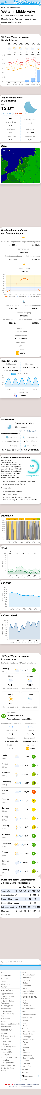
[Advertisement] (20, 29)
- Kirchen (5, 1044)
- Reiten (24, 983)
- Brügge (24, 1020)
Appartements (7, 994)
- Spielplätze (6, 1055)
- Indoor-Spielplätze (9, 1057)
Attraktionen (6, 1049)
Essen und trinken (28, 991)
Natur (3, 1071)
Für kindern (5, 984)
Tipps (3, 981)
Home (3, 972)
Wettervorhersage (22, 19)
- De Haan (25, 1045)
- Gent (23, 1023)
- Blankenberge (27, 1039)
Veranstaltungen (28, 994)
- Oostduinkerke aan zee (9, 1015)
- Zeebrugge (26, 1037)
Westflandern (26, 1018)
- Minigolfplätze (7, 1063)
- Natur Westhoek (28, 1066)
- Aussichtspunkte (8, 1047)
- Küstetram (26, 1006)
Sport (23, 972)
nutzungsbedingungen (19, 1084)
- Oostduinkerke (27, 1058)
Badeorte (5, 979)
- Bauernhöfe (6, 1052)
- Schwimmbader (28, 975)
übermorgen (16, 22)
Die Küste (25, 1029)
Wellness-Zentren (8, 1065)
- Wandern (25, 980)
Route (23, 1000)
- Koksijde (25, 1061)
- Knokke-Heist (27, 1034)
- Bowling (5, 1060)
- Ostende (25, 1050)
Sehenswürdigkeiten (9, 1036)
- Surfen (24, 988)
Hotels (3, 1021)
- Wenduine (25, 1042)
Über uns (25, 1073)
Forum (23, 1011)
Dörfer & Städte (7, 1068)
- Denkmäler (6, 1041)
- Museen (5, 1039)
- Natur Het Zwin (28, 1031)
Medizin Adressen (28, 1008)
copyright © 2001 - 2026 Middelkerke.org (20, 1086)
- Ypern (24, 1026)
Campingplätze (7, 1006)
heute (34, 19)
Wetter (4, 987)
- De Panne (25, 1063)
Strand (4, 1033)
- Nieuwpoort (6, 1011)
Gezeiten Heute (9, 361)
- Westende (5, 1019)
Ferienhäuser (6, 1008)
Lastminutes (6, 1027)
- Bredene (25, 1047)
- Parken (24, 1003)
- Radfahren (26, 978)
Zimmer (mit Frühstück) (10, 1024)
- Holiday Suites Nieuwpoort (7, 997)
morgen (4, 22)
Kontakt (24, 1079)
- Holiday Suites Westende (7, 1002)
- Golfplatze (26, 986)
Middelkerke (6, 19)
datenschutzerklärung (32, 1084)
